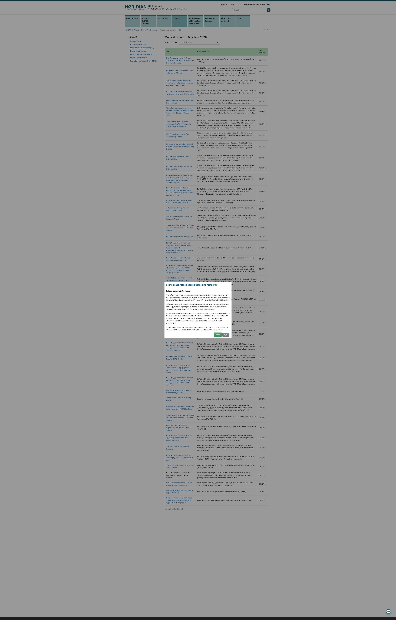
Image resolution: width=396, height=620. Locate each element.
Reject (226, 335)
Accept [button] (217, 335)
